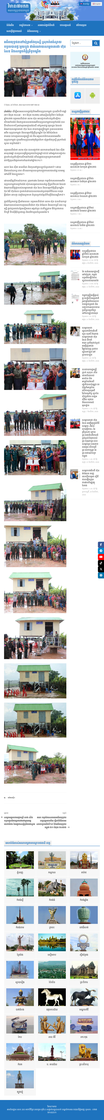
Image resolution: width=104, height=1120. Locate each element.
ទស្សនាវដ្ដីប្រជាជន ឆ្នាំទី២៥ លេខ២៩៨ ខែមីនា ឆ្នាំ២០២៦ (82, 224)
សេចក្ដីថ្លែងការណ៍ (14, 31)
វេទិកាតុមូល (81, 25)
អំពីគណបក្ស (32, 31)
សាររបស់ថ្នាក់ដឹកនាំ (46, 25)
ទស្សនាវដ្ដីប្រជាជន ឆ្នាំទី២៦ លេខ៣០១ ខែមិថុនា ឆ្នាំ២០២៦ (83, 180)
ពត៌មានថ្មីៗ (11, 797)
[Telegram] (101, 551)
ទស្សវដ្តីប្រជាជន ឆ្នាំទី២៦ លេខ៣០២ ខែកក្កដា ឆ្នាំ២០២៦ (83, 166)
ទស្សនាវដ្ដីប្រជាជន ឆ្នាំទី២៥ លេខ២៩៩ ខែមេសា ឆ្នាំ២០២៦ (83, 209)
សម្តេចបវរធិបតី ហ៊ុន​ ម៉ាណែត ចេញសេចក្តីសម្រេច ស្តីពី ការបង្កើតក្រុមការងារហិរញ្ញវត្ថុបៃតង (90, 478)
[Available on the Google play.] (92, 96)
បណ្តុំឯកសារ (24, 25)
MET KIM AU (35, 105)
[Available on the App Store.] (77, 96)
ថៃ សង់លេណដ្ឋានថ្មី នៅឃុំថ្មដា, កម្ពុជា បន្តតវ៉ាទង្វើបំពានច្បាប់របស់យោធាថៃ (90, 276)
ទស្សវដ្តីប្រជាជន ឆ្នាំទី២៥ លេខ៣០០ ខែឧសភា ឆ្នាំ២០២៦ (83, 195)
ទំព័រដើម (10, 25)
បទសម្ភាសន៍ (65, 25)
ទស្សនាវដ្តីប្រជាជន (81, 111)
